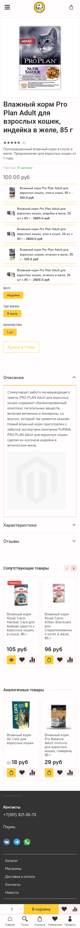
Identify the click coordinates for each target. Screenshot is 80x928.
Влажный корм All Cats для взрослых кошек (20, 739)
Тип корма (11, 306)
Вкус (7, 288)
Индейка (13, 295)
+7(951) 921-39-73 (19, 814)
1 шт (10, 332)
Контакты (12, 884)
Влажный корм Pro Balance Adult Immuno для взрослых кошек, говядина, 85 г (58, 745)
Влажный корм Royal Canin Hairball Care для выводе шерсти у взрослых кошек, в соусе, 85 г (20, 624)
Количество (12, 325)
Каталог (11, 860)
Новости (12, 892)
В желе (12, 314)
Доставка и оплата (20, 876)
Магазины (13, 868)
